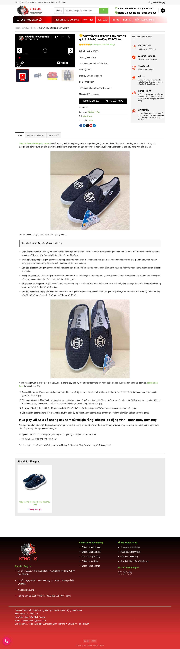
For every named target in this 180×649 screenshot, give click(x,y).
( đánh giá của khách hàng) (102, 45)
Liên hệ (127, 20)
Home (17, 28)
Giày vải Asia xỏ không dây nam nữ (35, 143)
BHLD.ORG (99, 645)
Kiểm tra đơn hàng (144, 20)
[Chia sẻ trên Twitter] (84, 125)
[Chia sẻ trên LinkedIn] (94, 125)
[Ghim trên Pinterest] (90, 125)
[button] (22, 75)
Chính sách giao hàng (91, 557)
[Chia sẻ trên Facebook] (80, 125)
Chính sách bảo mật (91, 566)
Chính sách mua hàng (91, 547)
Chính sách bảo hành (91, 552)
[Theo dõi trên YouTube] (129, 573)
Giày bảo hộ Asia (29, 28)
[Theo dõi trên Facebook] (120, 573)
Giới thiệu (88, 20)
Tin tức (115, 20)
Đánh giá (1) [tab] (53, 135)
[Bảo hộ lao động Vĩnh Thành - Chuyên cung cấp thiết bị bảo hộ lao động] (32, 10)
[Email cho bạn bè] (87, 125)
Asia (91, 120)
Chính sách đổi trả (90, 561)
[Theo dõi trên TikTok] (125, 573)
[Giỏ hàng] (163, 10)
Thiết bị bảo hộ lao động (66, 20)
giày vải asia (87, 116)
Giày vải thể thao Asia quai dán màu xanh (34, 503)
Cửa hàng (102, 20)
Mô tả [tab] (19, 135)
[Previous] (19, 50)
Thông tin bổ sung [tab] (35, 135)
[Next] (70, 50)
